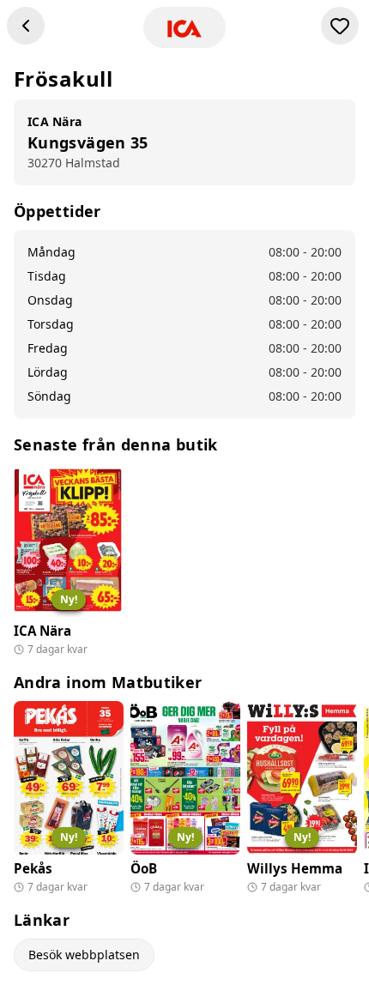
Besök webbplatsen (84, 954)
